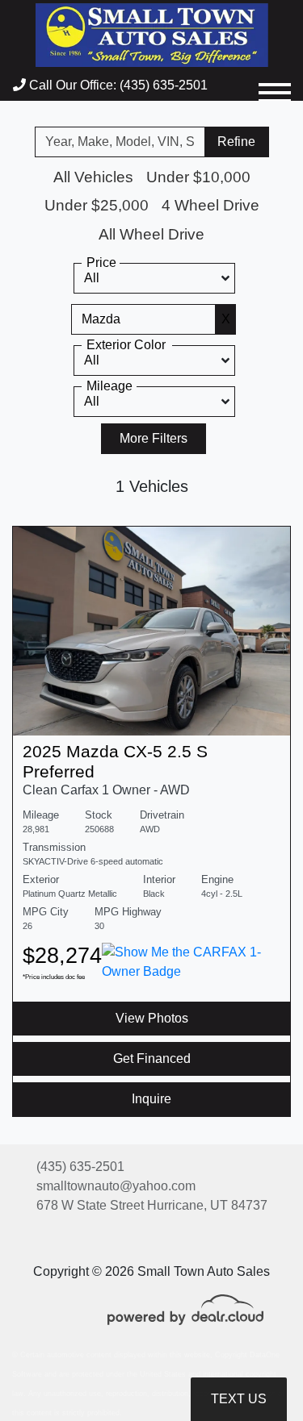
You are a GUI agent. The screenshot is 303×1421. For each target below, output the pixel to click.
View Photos (152, 1018)
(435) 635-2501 (80, 1166)
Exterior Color (126, 345)
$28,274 (62, 962)
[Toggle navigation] (274, 85)
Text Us (239, 1399)
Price (101, 262)
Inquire (151, 1099)
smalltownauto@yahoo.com (116, 1186)
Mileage (109, 386)
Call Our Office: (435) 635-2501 (117, 85)
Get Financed (152, 1058)
